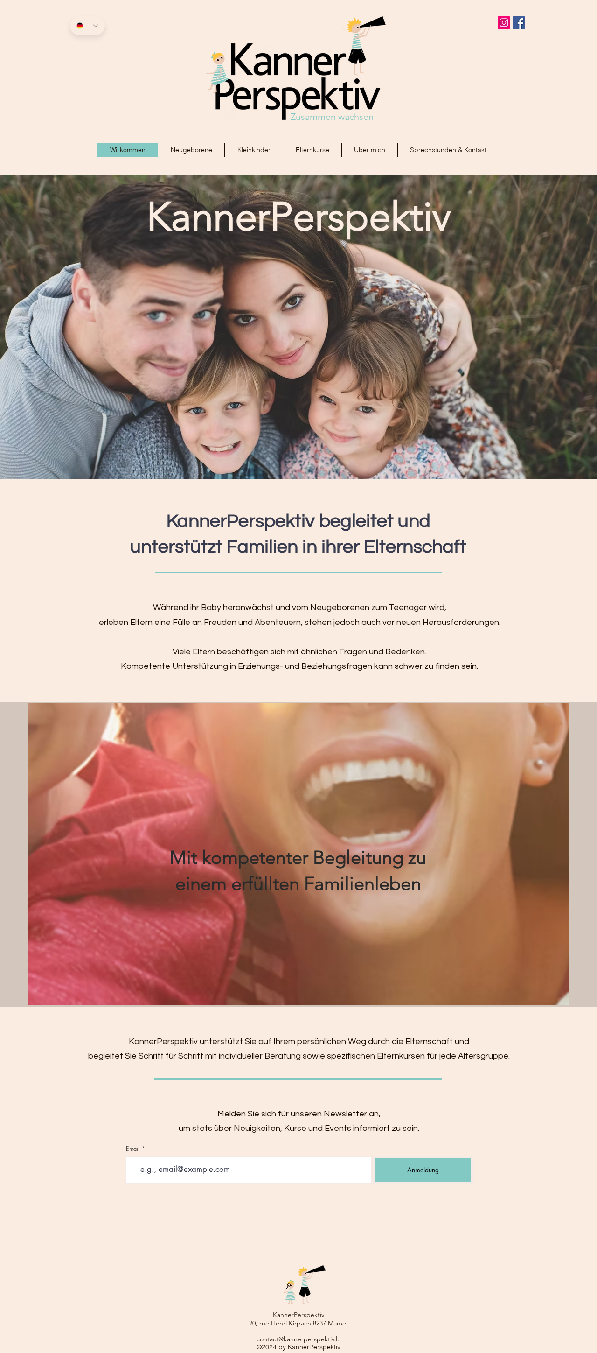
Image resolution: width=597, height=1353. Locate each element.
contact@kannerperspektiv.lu (299, 1339)
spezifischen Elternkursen (376, 1056)
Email (132, 1149)
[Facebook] (519, 22)
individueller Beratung (260, 1056)
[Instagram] (504, 22)
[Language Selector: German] (87, 25)
